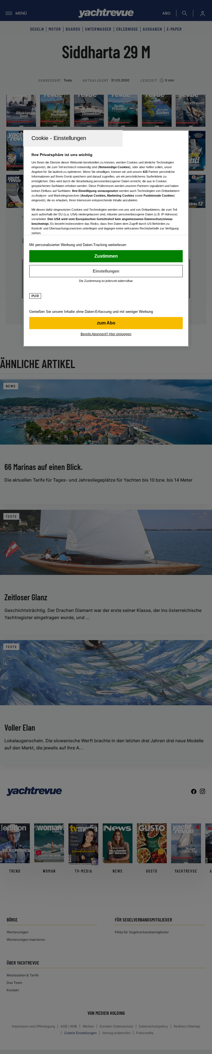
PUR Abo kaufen (106, 323)
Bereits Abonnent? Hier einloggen (106, 334)
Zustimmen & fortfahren (106, 256)
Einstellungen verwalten (106, 271)
